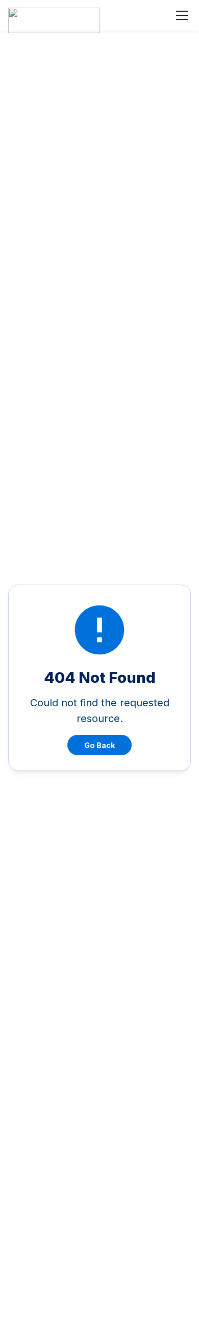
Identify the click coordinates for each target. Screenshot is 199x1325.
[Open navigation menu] (182, 15)
